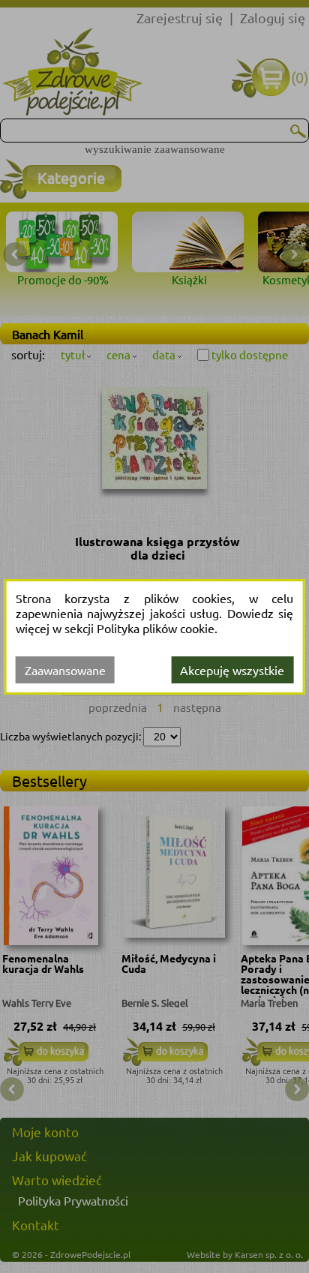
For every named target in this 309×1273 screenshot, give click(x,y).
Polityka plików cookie (155, 627)
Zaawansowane (65, 669)
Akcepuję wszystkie (232, 669)
